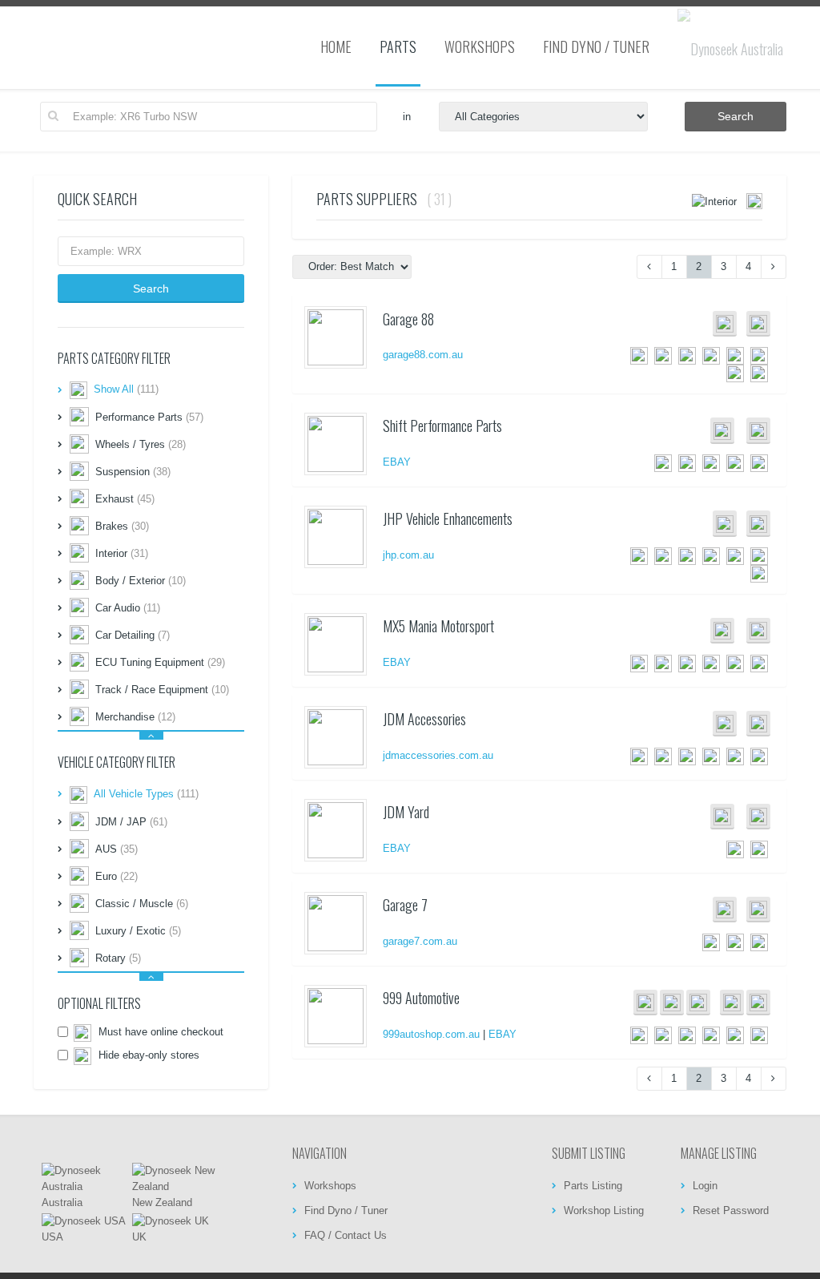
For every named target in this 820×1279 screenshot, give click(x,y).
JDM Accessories (424, 718)
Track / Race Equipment (162, 690)
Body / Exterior (140, 581)
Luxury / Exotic (138, 931)
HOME (336, 46)
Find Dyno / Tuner (346, 1210)
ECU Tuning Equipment (160, 662)
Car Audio (127, 608)
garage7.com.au (420, 941)
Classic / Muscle (141, 904)
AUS (116, 849)
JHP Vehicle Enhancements (447, 518)
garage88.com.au (423, 355)
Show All (126, 390)
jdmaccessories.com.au (438, 755)
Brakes (122, 526)
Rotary (118, 958)
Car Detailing (132, 635)
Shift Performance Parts (442, 425)
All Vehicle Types (146, 794)
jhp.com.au (408, 555)
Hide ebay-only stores (147, 1055)
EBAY (397, 462)
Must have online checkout (159, 1032)
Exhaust (125, 499)
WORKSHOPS (479, 46)
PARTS (398, 46)
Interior (121, 553)
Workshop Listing (604, 1210)
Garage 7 (405, 904)
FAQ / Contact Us (345, 1235)
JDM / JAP (131, 822)
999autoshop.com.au (431, 1034)
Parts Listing (593, 1186)
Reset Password (731, 1210)
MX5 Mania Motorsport (438, 625)
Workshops (330, 1186)
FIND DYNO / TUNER (596, 46)
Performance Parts (149, 417)
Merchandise (135, 717)
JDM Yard (406, 811)
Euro (116, 876)
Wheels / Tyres (140, 444)
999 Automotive (421, 997)
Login (705, 1186)
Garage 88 (408, 319)
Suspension (133, 472)
